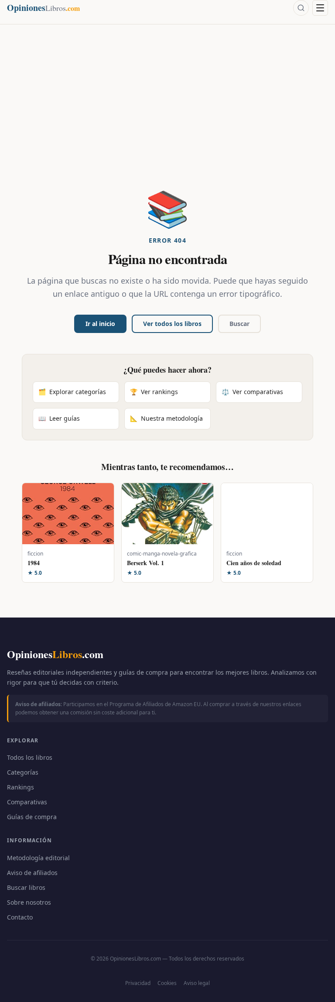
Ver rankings (154, 392)
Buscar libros (26, 887)
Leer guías (59, 418)
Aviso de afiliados (32, 872)
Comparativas (27, 802)
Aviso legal (197, 983)
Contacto (20, 917)
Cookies (167, 983)
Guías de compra (32, 817)
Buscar (239, 323)
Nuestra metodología (166, 418)
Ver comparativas (252, 392)
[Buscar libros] (301, 8)
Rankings (20, 787)
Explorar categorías (72, 392)
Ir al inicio (100, 323)
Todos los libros (29, 757)
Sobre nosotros (29, 902)
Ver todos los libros (172, 323)
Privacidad (137, 983)
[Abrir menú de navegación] (320, 8)
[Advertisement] (167, 125)
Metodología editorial (38, 858)
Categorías (22, 772)
